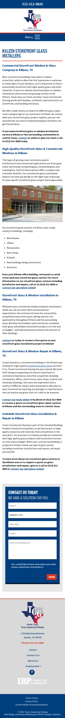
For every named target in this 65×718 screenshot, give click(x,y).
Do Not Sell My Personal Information (32, 704)
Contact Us (33, 655)
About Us (32, 660)
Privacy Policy (31, 701)
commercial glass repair (40, 365)
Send (52, 577)
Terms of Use (32, 698)
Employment (32, 666)
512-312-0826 (32, 4)
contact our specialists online (18, 287)
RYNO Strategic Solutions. (49, 714)
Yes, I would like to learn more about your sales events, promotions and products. (33, 565)
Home (32, 649)
